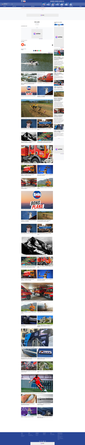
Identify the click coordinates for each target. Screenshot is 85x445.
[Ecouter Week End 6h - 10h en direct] (58, 24)
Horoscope (71, 6)
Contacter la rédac (30, 435)
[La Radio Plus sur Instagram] (45, 441)
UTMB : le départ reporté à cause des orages (59, 131)
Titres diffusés (23, 435)
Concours (52, 6)
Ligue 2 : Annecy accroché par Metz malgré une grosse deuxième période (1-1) (59, 58)
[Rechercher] (63, 1)
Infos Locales (30, 434)
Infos (23, 6)
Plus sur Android (52, 434)
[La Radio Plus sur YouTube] (43, 441)
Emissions (37, 434)
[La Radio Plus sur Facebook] (39, 441)
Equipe (22, 434)
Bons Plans (14, 6)
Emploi (81, 6)
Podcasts (42, 6)
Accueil (4, 6)
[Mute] (12, 4)
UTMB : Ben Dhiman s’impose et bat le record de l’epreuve (58, 74)
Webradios (32, 6)
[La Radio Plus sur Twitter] (41, 441)
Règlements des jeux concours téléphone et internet (60, 439)
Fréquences (22, 436)
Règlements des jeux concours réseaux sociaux (60, 435)
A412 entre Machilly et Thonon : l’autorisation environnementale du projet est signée (58, 99)
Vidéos (62, 6)
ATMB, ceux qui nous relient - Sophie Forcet (58, 87)
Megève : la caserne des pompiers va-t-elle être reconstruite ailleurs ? (58, 115)
